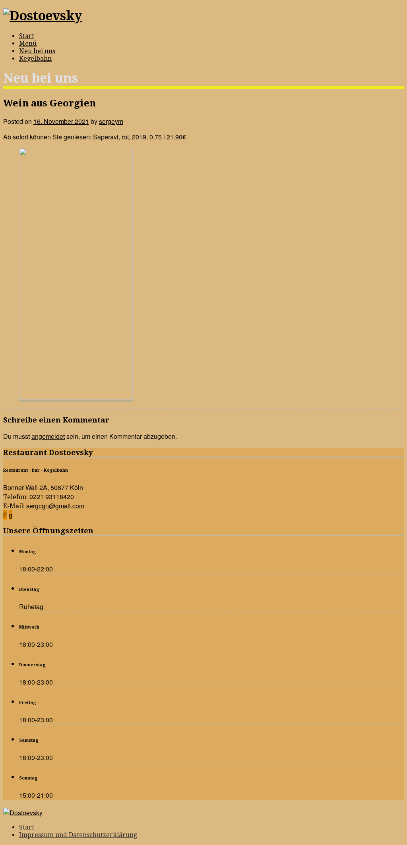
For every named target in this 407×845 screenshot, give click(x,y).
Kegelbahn (35, 58)
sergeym (111, 121)
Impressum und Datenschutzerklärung (78, 835)
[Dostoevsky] (42, 15)
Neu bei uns (37, 51)
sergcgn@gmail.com (55, 505)
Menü (28, 43)
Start (26, 36)
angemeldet (48, 436)
